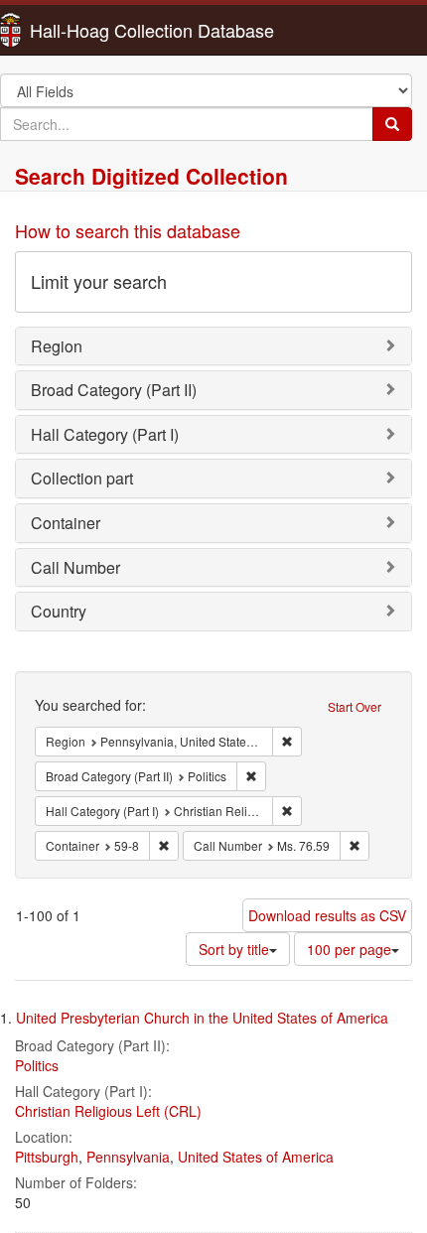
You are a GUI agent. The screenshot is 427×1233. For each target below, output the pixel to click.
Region (56, 346)
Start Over (354, 706)
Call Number (75, 567)
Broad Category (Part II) (114, 389)
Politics (37, 1065)
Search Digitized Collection (151, 176)
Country (58, 611)
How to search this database (127, 230)
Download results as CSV (327, 915)
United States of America (256, 1156)
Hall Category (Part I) (105, 434)
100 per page (349, 949)
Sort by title (234, 949)
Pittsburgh (46, 1156)
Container (65, 522)
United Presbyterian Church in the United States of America (202, 1018)
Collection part (82, 478)
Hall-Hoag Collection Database (89, 30)
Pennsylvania (128, 1156)
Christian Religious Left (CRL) (108, 1111)
